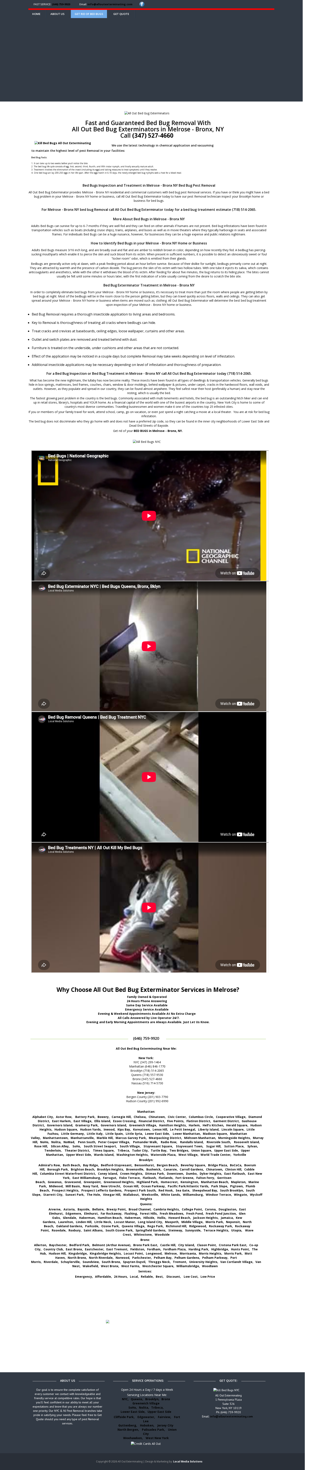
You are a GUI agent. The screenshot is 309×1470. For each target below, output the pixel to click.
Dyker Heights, (211, 1174)
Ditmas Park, (155, 1174)
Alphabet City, (43, 1117)
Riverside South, (219, 1142)
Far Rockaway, (111, 1213)
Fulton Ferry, (205, 1178)
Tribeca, (124, 1150)
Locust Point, (134, 1253)
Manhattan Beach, (215, 1182)
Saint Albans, (93, 1230)
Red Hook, (166, 1190)
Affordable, (103, 1277)
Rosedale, (59, 1230)
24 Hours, (121, 1277)
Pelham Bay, (163, 1258)
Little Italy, (95, 1134)
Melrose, (171, 1253)
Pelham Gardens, (187, 1258)
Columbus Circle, (201, 1117)
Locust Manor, (125, 1222)
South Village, (130, 1146)
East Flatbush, (235, 1174)
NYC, (125, 1399)
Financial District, (152, 1121)
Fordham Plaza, (174, 1249)
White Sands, (171, 1195)
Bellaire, (98, 1209)
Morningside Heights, (234, 1138)
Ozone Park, (110, 1226)
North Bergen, (128, 1430)
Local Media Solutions (187, 1461)
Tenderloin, (53, 1150)
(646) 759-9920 (61, 4)
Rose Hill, (41, 1146)
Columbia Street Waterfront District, (68, 1174)
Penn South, (87, 1142)
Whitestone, (143, 1234)
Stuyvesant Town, (189, 1146)
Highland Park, (148, 1182)
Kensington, (190, 1182)
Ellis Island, (102, 1121)
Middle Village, (192, 1222)
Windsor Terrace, (219, 1195)
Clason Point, (207, 1245)
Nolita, (56, 1142)
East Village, (83, 1121)
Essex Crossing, (125, 1121)
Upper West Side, (79, 1155)
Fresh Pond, (195, 1213)
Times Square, (104, 1150)
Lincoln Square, (233, 1129)
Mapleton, (238, 1182)
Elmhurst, (91, 1213)
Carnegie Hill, (122, 1117)
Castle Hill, (168, 1245)
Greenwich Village (146, 1403)
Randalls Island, (192, 1142)
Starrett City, (53, 1195)
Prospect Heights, (65, 1190)
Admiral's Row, (49, 1165)
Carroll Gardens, (192, 1169)
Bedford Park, (79, 1245)
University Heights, (203, 1262)
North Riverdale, (101, 1258)
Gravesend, (73, 1182)
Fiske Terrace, (130, 1178)
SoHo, (77, 1146)
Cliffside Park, (124, 1417)
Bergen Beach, (168, 1165)
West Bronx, (110, 1266)
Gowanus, (55, 1182)
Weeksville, (150, 1195)
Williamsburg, (193, 1195)
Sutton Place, (234, 1146)
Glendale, (70, 1218)
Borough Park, (58, 1169)
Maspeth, (172, 1222)
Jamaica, (227, 1218)
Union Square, (201, 1150)
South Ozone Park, (119, 1230)
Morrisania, (188, 1253)
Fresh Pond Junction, (221, 1213)
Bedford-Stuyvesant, (116, 1165)
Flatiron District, (198, 1121)
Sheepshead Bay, (205, 1190)
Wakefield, (91, 1266)
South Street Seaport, (100, 1146)
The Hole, (94, 1195)
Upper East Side (159, 1412)
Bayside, (84, 1209)
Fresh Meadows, (172, 1213)
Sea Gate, (183, 1190)
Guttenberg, (127, 1425)
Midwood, (56, 1186)
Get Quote (121, 14)
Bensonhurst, (145, 1165)
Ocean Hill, (131, 1186)
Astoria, (69, 1209)
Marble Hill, (105, 1138)
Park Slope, (219, 1186)
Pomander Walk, (145, 1142)
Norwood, (123, 1258)
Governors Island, (60, 1125)
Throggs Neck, (159, 1262)
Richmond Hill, (176, 1226)
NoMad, (69, 1142)
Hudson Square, (66, 1129)
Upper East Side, (226, 1150)
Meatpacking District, (165, 1138)
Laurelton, (66, 1222)
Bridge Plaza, (218, 1165)
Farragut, (110, 1178)
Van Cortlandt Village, (236, 1262)
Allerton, (40, 1245)
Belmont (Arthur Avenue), (111, 1245)
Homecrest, (169, 1182)
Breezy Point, (117, 1209)
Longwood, (154, 1253)
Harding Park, (199, 1249)
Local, (134, 1277)
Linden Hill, (84, 1222)
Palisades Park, (153, 1430)
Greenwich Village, (143, 1125)
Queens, (137, 1399)
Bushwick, (153, 1169)
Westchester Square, (158, 1266)
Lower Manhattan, (187, 1134)
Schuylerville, (71, 1262)
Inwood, (109, 1129)
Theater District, (77, 1150)
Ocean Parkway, (153, 1186)
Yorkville (239, 1155)
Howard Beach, (179, 1218)
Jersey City (165, 1425)
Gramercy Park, (87, 1125)
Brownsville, (135, 1169)
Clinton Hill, (233, 1169)
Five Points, (175, 1121)
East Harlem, (61, 1121)
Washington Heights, (132, 1155)
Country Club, (54, 1249)
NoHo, (44, 1142)
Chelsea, (140, 1117)
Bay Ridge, (91, 1165)
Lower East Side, (157, 1134)
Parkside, (92, 1226)
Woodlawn (210, 1266)
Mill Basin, (73, 1186)
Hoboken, (147, 1425)
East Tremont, (117, 1249)
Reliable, (147, 1277)
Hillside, (149, 1218)
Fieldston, (137, 1249)
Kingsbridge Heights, (106, 1253)
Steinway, (175, 1230)
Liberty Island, (208, 1129)
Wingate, (241, 1195)
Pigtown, (237, 1186)
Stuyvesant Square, (158, 1146)
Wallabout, (131, 1195)
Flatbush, (150, 1178)
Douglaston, (228, 1209)
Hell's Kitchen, (213, 1125)
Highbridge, (220, 1249)
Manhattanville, (83, 1138)
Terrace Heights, (216, 1230)
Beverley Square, (193, 1165)
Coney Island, (108, 1174)
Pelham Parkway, (215, 1258)
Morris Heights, (210, 1253)
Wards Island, (104, 1155)
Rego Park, (155, 1226)
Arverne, (55, 1209)
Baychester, (58, 1245)
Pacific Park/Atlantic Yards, (188, 1186)
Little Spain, (115, 1134)
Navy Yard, (91, 1186)
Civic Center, (177, 1117)
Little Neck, (103, 1222)
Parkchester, (142, 1258)
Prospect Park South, (140, 1190)
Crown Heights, (131, 1174)
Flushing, (131, 1213)
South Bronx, (111, 1262)
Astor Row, (64, 1117)
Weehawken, (133, 1438)
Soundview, (91, 1262)
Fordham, (154, 1249)
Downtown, (175, 1174)
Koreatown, (142, 1129)
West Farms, (130, 1266)
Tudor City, (140, 1150)
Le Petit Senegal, (183, 1129)
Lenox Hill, (160, 1129)
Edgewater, (146, 1417)
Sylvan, (252, 1146)
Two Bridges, (179, 1150)
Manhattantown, (56, 1138)
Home (36, 14)
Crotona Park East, (233, 1245)
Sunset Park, (75, 1195)
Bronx (165, 1399)
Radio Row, (169, 1142)
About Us (57, 14)
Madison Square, (215, 1134)
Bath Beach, (72, 1165)
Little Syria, (134, 1134)
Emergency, (84, 1277)
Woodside (162, 1234)
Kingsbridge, (78, 1253)
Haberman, (87, 1218)
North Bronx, (77, 1258)
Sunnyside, (193, 1230)
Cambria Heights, (166, 1209)
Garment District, (226, 1121)
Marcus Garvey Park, (131, 1138)
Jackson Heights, (206, 1218)
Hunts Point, (240, 1249)
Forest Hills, (149, 1213)
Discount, (174, 1277)
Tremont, (180, 1262)
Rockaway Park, (221, 1226)
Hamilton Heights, (173, 1125)
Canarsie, (171, 1169)
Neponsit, (233, 1222)
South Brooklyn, (232, 1190)
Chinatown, (157, 1117)
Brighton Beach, (83, 1169)
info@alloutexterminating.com (109, 4)
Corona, (211, 1209)
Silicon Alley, (60, 1146)
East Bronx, (74, 1249)
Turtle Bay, (159, 1150)
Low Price (208, 1277)
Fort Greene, (185, 1178)
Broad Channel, (140, 1209)
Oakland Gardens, (69, 1226)
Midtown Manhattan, (200, 1138)
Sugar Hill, (213, 1146)
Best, (160, 1277)
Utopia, (236, 1230)
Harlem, (195, 1125)
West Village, (188, 1155)
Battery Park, (85, 1117)
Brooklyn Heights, (110, 1169)
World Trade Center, (216, 1155)
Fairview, (164, 1417)
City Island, (186, 1245)
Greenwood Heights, (119, 1182)
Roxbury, (75, 1230)
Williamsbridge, (188, 1266)
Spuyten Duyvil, (134, 1262)
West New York (157, 1438)
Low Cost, (191, 1277)
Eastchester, (94, 1249)
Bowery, (104, 1117)
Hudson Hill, (57, 1253)
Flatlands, (166, 1178)
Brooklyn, (152, 1399)
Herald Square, (237, 1125)
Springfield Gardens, (151, 1230)
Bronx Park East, (145, 1245)
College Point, (192, 1209)
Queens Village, (133, 1226)
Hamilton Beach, (110, 1218)
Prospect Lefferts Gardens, (101, 1190)
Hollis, (161, 1218)
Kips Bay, (124, 1129)
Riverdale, (51, 1262)
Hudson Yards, (91, 1129)
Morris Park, (215, 1222)
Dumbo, (192, 1174)
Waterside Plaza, (163, 1155)
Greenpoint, (93, 1182)
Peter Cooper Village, (114, 1142)
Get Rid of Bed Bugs (89, 14)
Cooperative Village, (231, 1117)
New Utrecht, (111, 1186)
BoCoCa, (236, 1165)
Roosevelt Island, (247, 1142)
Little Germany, (73, 1134)
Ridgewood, (198, 1226)
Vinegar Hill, (112, 1195)
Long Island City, (150, 1222)
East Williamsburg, (87, 1178)
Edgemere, (74, 1213)
